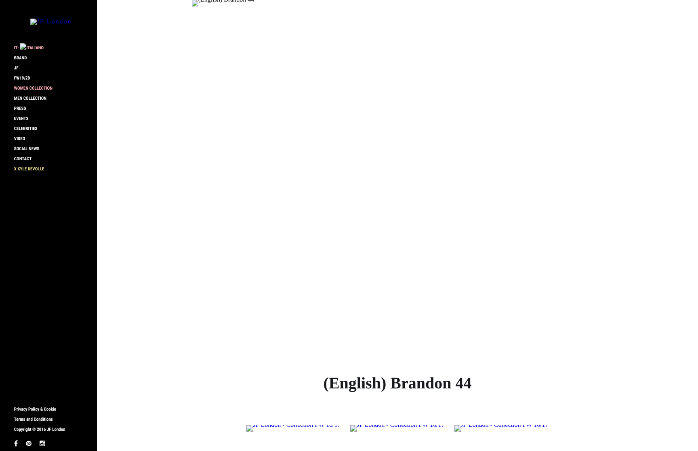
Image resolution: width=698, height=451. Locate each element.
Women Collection (33, 88)
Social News (27, 148)
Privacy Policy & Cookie (35, 409)
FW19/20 (22, 78)
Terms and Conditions (33, 419)
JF (16, 68)
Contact (23, 159)
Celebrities (26, 128)
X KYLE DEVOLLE (29, 169)
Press (20, 108)
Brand (20, 58)
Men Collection (30, 98)
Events (21, 118)
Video (19, 138)
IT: (17, 47)
